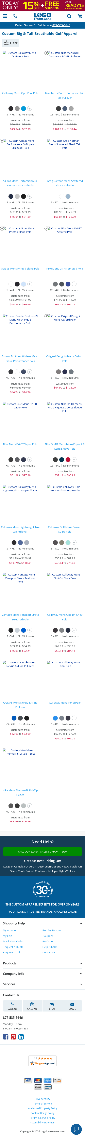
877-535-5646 (61, 25)
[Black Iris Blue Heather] (64, 371)
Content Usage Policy (42, 1113)
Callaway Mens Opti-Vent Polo (20, 93)
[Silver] (17, 630)
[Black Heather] (17, 459)
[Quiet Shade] (17, 108)
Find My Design (51, 930)
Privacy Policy (42, 1099)
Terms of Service (42, 1103)
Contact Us (49, 952)
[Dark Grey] (61, 284)
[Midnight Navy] (23, 459)
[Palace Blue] (55, 718)
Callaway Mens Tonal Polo (65, 702)
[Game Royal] (68, 284)
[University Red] (68, 459)
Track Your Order (13, 941)
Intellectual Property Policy (42, 1108)
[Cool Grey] (55, 284)
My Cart (7, 936)
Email (72, 1009)
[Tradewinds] (26, 542)
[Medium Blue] (23, 108)
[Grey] (71, 108)
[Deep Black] (10, 371)
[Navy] (64, 108)
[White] (61, 196)
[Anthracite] (10, 805)
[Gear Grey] (20, 718)
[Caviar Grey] (71, 371)
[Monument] (61, 718)
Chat (52, 1009)
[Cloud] (68, 196)
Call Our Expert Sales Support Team (42, 851)
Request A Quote (13, 947)
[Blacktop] (26, 718)
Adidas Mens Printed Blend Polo (20, 268)
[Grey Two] (17, 196)
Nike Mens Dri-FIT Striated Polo (64, 268)
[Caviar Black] (58, 371)
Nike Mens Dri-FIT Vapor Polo (20, 444)
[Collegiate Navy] (10, 196)
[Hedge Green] (61, 542)
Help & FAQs (50, 947)
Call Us (12, 1009)
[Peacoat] (68, 718)
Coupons (48, 936)
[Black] (10, 108)
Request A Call (11, 952)
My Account (10, 930)
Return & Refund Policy (42, 1117)
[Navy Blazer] (23, 371)
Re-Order (48, 941)
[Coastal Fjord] (20, 542)
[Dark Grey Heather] (23, 805)
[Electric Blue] (23, 630)
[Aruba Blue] (68, 542)
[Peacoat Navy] (68, 630)
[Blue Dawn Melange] (23, 284)
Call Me (32, 1009)
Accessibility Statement (42, 1122)
